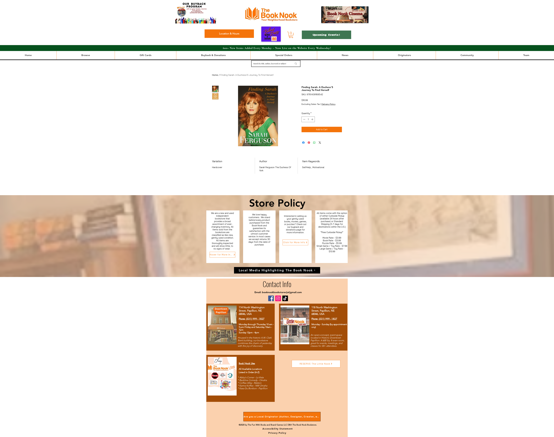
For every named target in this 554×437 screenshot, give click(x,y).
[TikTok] (285, 298)
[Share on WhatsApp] (314, 142)
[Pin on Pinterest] (309, 142)
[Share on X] (320, 142)
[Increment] (313, 119)
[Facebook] (271, 298)
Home (215, 74)
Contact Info (277, 283)
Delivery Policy (328, 104)
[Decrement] (304, 119)
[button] (291, 35)
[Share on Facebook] (303, 142)
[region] (222, 236)
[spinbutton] (308, 119)
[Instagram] (278, 298)
